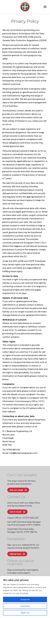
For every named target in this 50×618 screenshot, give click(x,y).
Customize (25, 606)
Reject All (25, 613)
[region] (25, 597)
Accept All (25, 599)
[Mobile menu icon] (45, 6)
